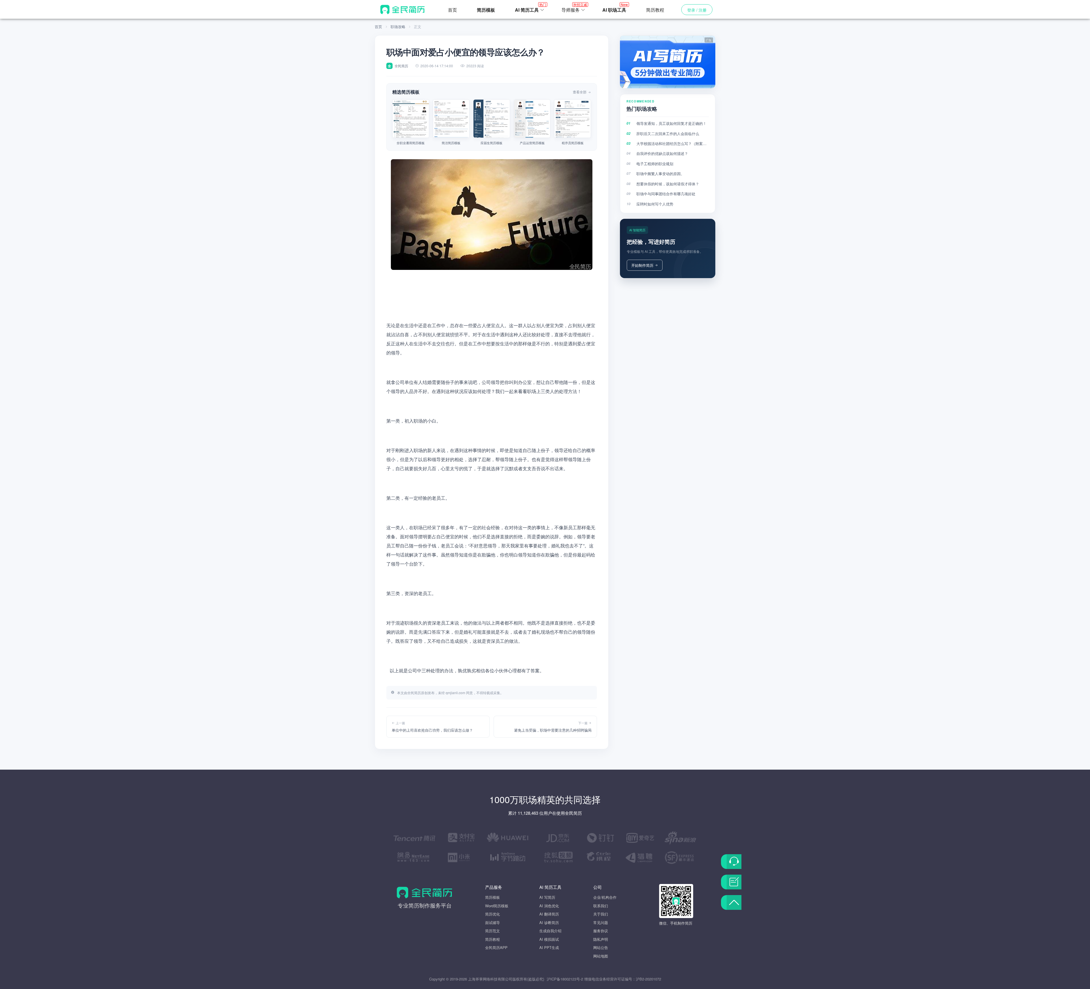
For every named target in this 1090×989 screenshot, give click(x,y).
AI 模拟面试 (549, 939)
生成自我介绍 (550, 930)
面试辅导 (492, 922)
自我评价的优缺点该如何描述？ (662, 153)
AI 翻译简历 (549, 914)
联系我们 (600, 905)
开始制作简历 (642, 265)
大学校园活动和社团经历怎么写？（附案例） (672, 143)
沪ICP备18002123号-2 (565, 979)
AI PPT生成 (549, 947)
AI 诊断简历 (549, 922)
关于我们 (600, 914)
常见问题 (600, 922)
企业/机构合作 (605, 897)
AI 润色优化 (549, 905)
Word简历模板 (496, 905)
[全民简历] (402, 9)
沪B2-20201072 (648, 979)
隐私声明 (600, 939)
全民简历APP (496, 947)
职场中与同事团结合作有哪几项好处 (665, 193)
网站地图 (600, 956)
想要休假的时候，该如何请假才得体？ (667, 183)
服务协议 (600, 930)
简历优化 (492, 914)
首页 (452, 10)
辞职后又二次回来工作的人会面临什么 (667, 133)
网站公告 (600, 947)
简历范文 (492, 930)
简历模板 (492, 897)
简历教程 (655, 10)
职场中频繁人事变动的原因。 (660, 173)
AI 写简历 (547, 897)
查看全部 (580, 91)
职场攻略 (398, 26)
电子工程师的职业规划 (654, 163)
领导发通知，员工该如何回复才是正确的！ (671, 123)
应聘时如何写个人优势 (654, 204)
